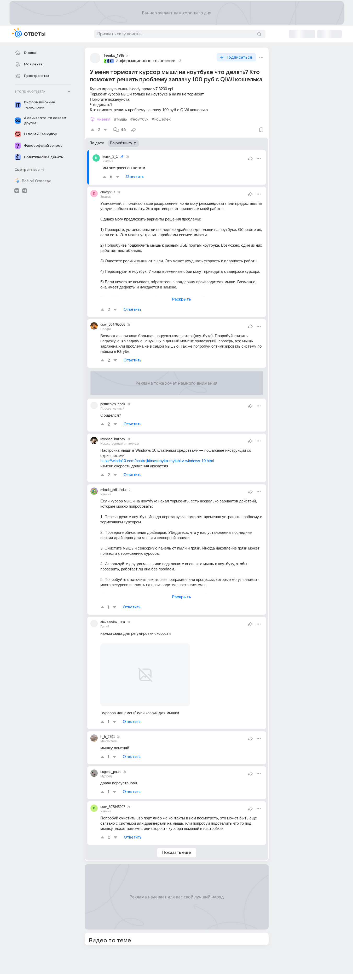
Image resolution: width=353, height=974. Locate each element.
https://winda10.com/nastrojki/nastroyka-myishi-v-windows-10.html (157, 460)
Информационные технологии (145, 61)
